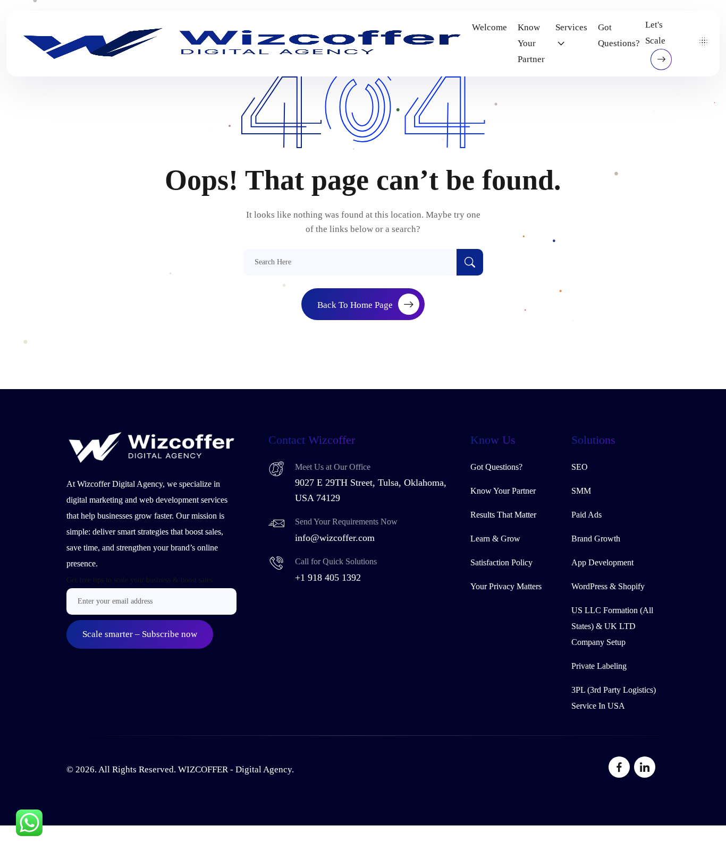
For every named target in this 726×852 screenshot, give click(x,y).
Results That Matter (503, 514)
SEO (579, 466)
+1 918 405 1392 (328, 577)
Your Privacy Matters (506, 586)
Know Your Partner (531, 43)
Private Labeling (599, 665)
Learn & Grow (495, 538)
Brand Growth (595, 538)
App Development (602, 562)
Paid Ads (586, 514)
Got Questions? (619, 35)
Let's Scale (655, 33)
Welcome (489, 27)
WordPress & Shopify (608, 586)
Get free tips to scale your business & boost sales (139, 580)
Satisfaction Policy (501, 562)
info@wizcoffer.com (335, 537)
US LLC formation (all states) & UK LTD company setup (612, 626)
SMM (581, 490)
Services (571, 27)
